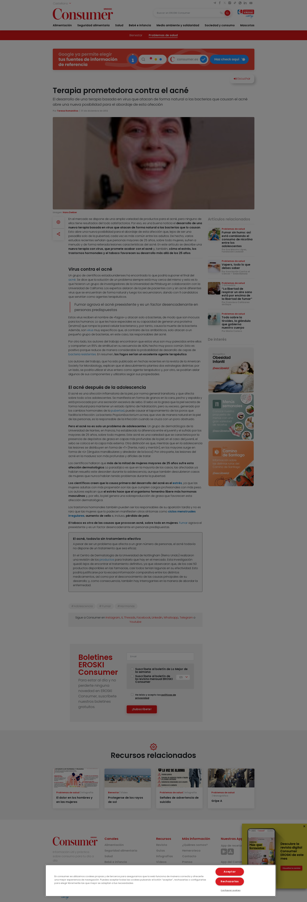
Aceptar (230, 871)
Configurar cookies (230, 890)
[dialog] (160, 880)
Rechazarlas (230, 881)
